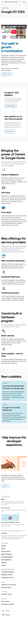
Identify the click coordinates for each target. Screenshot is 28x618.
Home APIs (4, 533)
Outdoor (3, 565)
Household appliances (7, 557)
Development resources (7, 577)
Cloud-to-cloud (5, 508)
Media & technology (6, 554)
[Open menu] (2, 2)
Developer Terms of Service (8, 584)
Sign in (24, 1)
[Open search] (20, 2)
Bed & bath (4, 562)
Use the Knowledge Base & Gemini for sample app (13, 387)
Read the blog (10, 106)
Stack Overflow (5, 601)
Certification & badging (7, 572)
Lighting (3, 545)
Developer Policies (6, 587)
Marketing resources (6, 574)
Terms (2, 610)
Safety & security (5, 551)
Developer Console (6, 594)
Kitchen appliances (6, 559)
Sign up (5, 486)
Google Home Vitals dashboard (11, 408)
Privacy (7, 610)
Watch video (7, 74)
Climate (3, 548)
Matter (3, 499)
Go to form (9, 131)
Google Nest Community (7, 604)
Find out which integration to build (10, 522)
